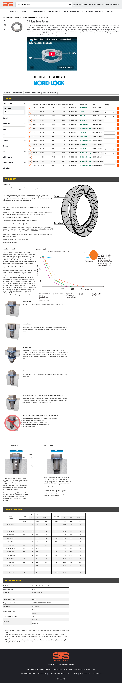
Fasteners (18, 17)
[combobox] (42, 4)
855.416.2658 (63, 669)
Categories (10, 17)
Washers (25, 17)
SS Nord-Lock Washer (43, 17)
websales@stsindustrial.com (84, 669)
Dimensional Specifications (32, 93)
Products (7, 93)
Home (4, 17)
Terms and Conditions (56, 674)
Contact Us (42, 674)
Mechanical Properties (49, 93)
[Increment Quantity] (113, 108)
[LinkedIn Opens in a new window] (64, 679)
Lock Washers (33, 17)
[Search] (70, 4)
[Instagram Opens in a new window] (61, 679)
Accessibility (97, 674)
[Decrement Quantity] (105, 108)
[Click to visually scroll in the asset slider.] (5, 20)
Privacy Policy (72, 674)
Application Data (17, 93)
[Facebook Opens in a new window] (58, 679)
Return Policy (85, 674)
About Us (110, 12)
